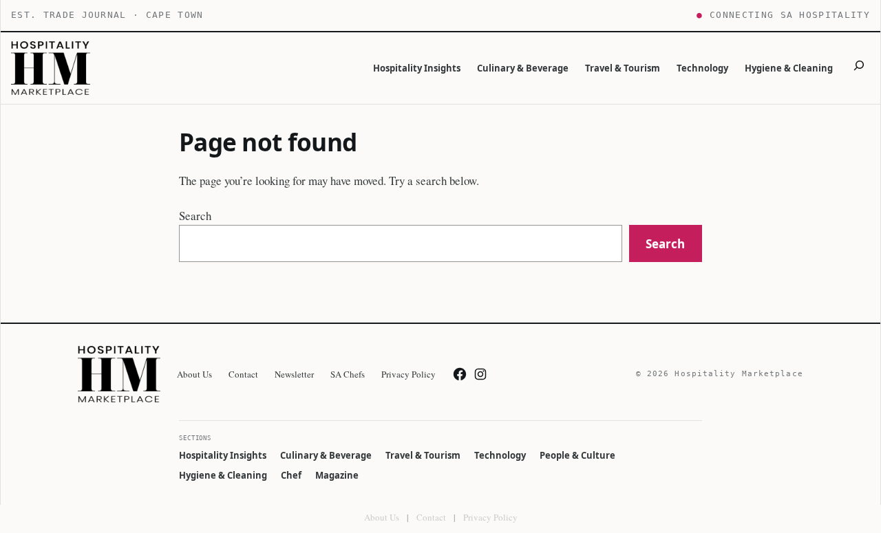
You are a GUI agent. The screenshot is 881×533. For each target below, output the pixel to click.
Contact (431, 517)
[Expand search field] (859, 67)
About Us (381, 517)
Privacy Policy (490, 517)
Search (195, 216)
